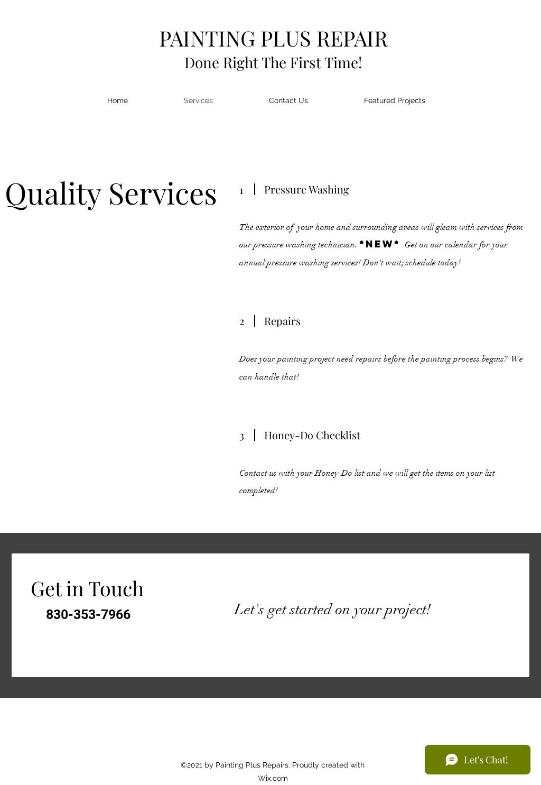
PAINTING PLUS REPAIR (273, 38)
